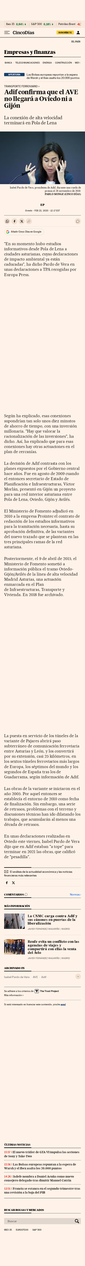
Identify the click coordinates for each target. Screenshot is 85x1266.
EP (42, 205)
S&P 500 (36, 24)
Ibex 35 (10, 24)
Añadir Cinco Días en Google (26, 231)
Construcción (63, 62)
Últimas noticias (17, 1144)
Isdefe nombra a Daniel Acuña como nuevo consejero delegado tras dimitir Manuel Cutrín (39, 1178)
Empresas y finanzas (29, 52)
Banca (8, 62)
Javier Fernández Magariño (44, 929)
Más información (13, 995)
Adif (43, 977)
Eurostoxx (22, 1230)
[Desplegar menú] (7, 32)
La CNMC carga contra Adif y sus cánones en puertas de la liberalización (52, 920)
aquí (63, 1004)
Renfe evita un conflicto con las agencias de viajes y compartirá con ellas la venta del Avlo (53, 947)
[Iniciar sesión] (78, 32)
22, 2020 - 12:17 (47, 210)
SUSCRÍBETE (65, 32)
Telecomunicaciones (27, 62)
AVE (35, 977)
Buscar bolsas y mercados (24, 1210)
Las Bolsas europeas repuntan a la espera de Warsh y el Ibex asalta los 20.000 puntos (53, 76)
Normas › (75, 894)
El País (76, 41)
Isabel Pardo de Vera (17, 977)
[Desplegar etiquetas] (78, 976)
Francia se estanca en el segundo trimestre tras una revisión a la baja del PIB (42, 1190)
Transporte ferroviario (21, 86)
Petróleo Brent (66, 24)
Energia (47, 62)
